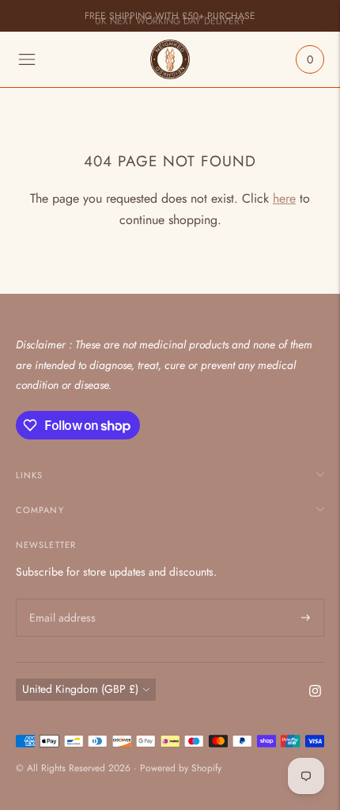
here (284, 198)
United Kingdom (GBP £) (80, 689)
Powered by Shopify (180, 768)
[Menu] (27, 59)
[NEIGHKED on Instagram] (315, 693)
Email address (60, 598)
